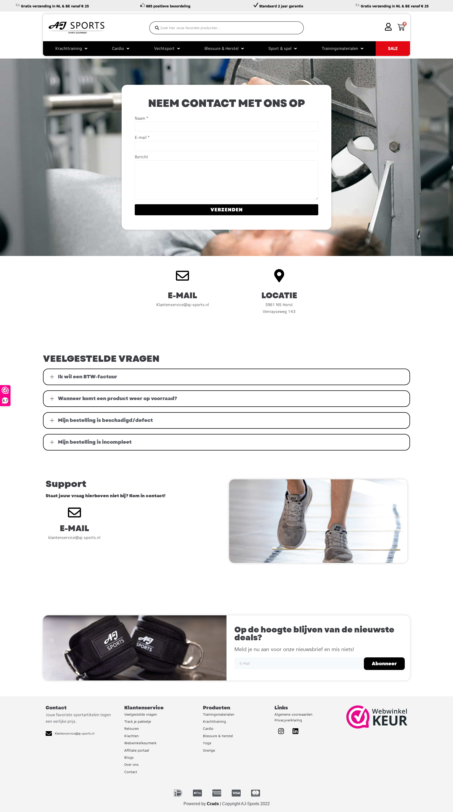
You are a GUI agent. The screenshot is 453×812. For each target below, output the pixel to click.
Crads (213, 803)
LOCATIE (279, 295)
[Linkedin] (295, 730)
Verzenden (227, 209)
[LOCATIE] (279, 275)
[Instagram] (281, 730)
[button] (226, 377)
